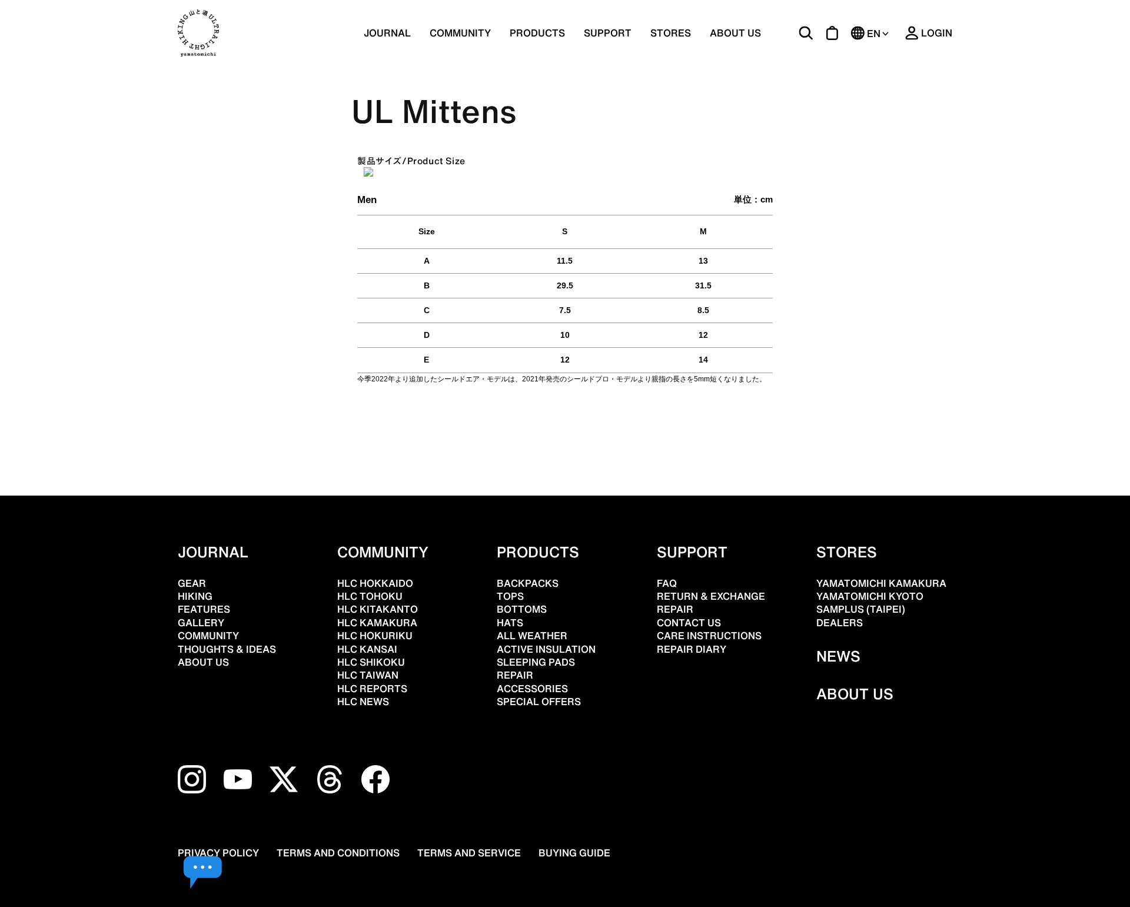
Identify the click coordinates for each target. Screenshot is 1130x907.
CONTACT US (689, 622)
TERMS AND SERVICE (469, 853)
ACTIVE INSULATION (546, 649)
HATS (510, 622)
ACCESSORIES (532, 688)
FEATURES (204, 609)
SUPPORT (608, 33)
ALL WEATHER (532, 635)
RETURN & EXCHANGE (711, 596)
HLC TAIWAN (367, 675)
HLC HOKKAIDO (375, 583)
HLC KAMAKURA (377, 622)
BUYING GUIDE (574, 853)
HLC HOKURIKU (375, 635)
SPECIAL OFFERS (539, 701)
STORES (670, 33)
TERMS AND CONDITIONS (338, 853)
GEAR (192, 583)
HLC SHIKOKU (371, 662)
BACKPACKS (528, 583)
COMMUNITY (460, 33)
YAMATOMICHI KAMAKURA (881, 583)
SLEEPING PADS (536, 662)
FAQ (667, 583)
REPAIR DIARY (691, 649)
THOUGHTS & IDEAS (227, 649)
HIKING (195, 596)
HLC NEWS (363, 701)
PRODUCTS (538, 552)
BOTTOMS (522, 609)
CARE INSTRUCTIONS (709, 635)
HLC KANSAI (367, 649)
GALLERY (201, 622)
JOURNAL (387, 33)
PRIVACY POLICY (218, 853)
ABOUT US (735, 33)
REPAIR (515, 675)
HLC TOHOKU (370, 596)
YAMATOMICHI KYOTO (869, 596)
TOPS (510, 596)
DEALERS (839, 622)
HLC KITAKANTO (377, 609)
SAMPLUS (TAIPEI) (860, 609)
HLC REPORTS (372, 688)
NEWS (838, 656)
